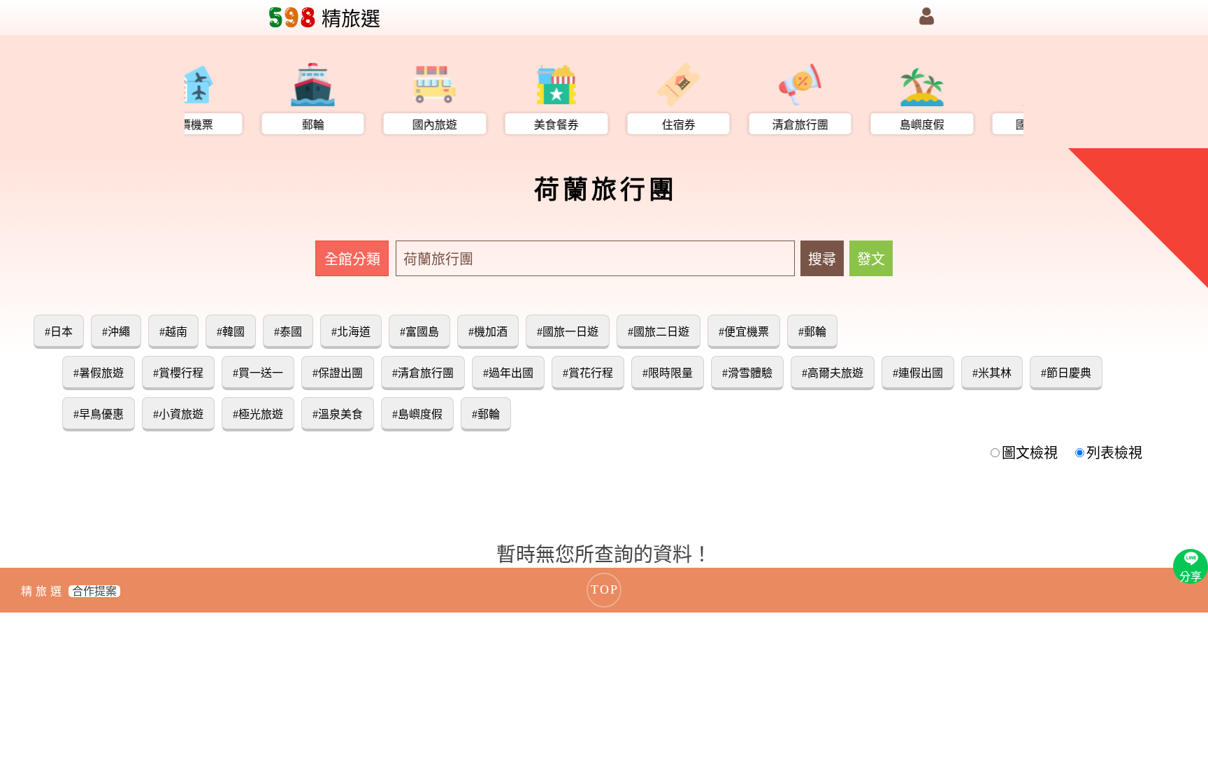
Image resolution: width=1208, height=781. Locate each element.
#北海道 (351, 332)
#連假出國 (918, 373)
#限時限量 (667, 373)
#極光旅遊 (258, 414)
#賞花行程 (588, 373)
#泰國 (288, 332)
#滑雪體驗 (747, 373)
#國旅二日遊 (658, 332)
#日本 (59, 332)
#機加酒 (488, 332)
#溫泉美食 (337, 414)
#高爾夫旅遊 (832, 373)
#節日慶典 (1066, 373)
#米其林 (992, 373)
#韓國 (231, 332)
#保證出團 (337, 373)
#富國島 (419, 332)
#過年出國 (508, 373)
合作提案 (94, 591)
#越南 (173, 332)
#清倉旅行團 (423, 373)
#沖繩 (116, 332)
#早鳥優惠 (98, 414)
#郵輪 (812, 332)
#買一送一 (258, 373)
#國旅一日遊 (567, 332)
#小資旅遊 (178, 414)
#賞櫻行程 (178, 373)
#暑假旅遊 (98, 373)
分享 (1190, 576)
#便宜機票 (744, 332)
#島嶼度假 (417, 414)
